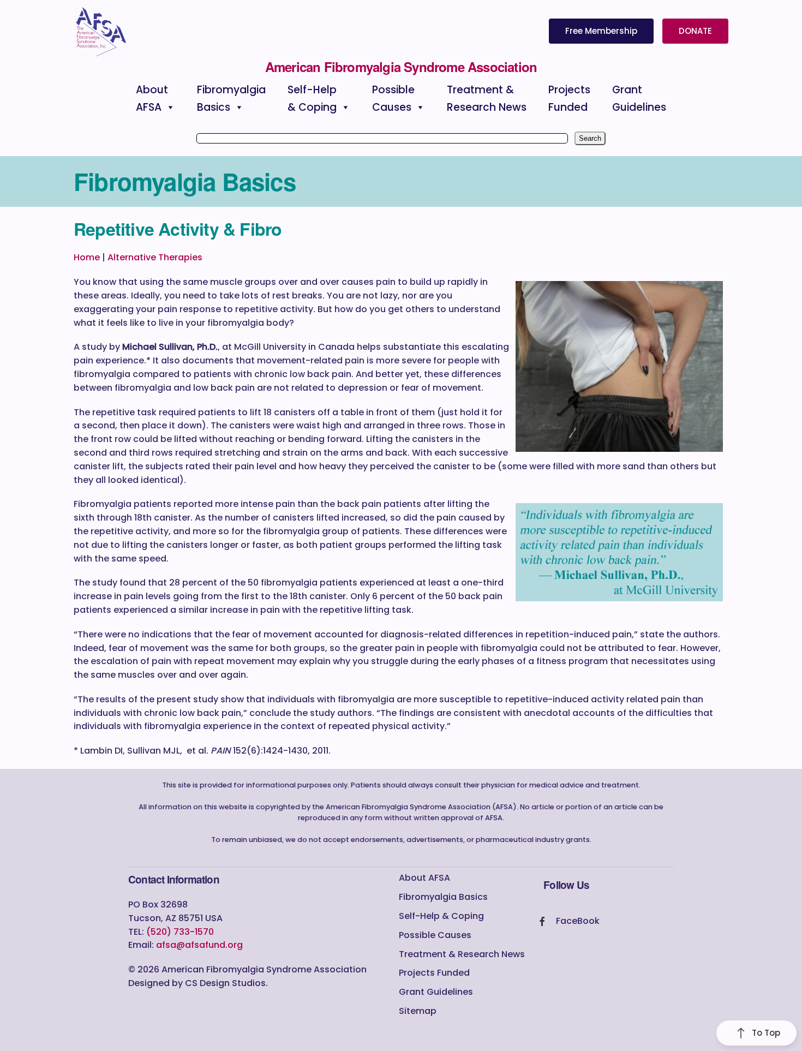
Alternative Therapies (154, 257)
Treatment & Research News (462, 954)
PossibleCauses (393, 98)
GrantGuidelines (639, 98)
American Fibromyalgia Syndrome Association (401, 66)
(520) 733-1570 (180, 931)
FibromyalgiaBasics (231, 98)
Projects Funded (434, 972)
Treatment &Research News (486, 98)
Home (87, 257)
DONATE (695, 31)
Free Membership (601, 31)
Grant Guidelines (436, 992)
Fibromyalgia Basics (443, 897)
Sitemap (417, 1011)
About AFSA (424, 877)
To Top (766, 1032)
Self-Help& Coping (312, 98)
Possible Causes (435, 935)
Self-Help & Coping (441, 916)
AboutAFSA (152, 98)
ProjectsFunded (569, 98)
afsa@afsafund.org (199, 945)
